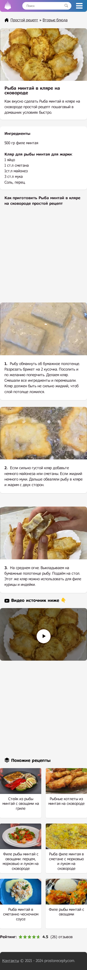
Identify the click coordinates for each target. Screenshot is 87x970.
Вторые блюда (55, 20)
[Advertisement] (43, 257)
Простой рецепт (24, 20)
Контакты (10, 961)
